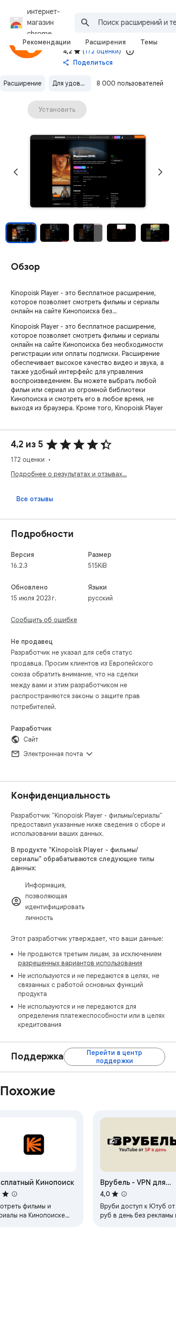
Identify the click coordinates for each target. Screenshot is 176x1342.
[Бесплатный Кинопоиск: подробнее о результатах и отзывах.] (14, 1194)
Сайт (30, 739)
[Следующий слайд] (160, 172)
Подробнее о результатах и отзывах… (69, 474)
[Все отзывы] (35, 499)
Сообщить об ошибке (44, 620)
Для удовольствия (71, 83)
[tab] (46, 42)
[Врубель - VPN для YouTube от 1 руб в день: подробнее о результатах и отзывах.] (124, 1194)
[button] (88, 172)
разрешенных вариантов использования (80, 963)
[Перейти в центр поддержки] (114, 1057)
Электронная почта (53, 754)
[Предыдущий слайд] (16, 172)
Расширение (23, 83)
